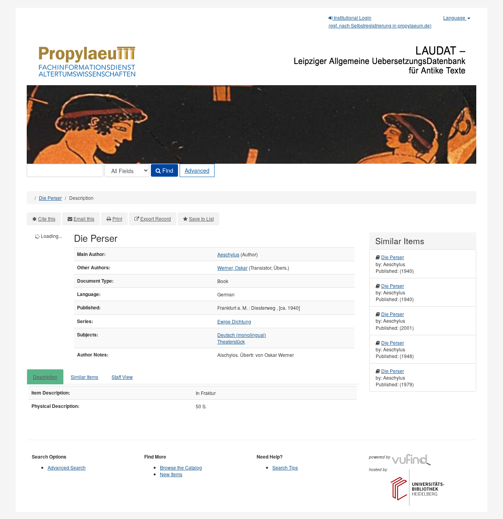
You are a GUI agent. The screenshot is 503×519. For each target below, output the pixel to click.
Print (117, 218)
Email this (83, 218)
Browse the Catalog (181, 467)
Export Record (155, 218)
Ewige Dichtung (234, 321)
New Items (171, 474)
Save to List (201, 218)
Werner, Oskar (232, 267)
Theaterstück (231, 341)
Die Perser (50, 197)
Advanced (197, 170)
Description (45, 376)
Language (454, 17)
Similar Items (84, 376)
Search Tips (285, 467)
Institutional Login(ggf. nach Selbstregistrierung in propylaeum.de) (380, 21)
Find (167, 170)
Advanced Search (67, 467)
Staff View (122, 376)
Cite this (46, 218)
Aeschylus (228, 254)
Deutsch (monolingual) (241, 334)
